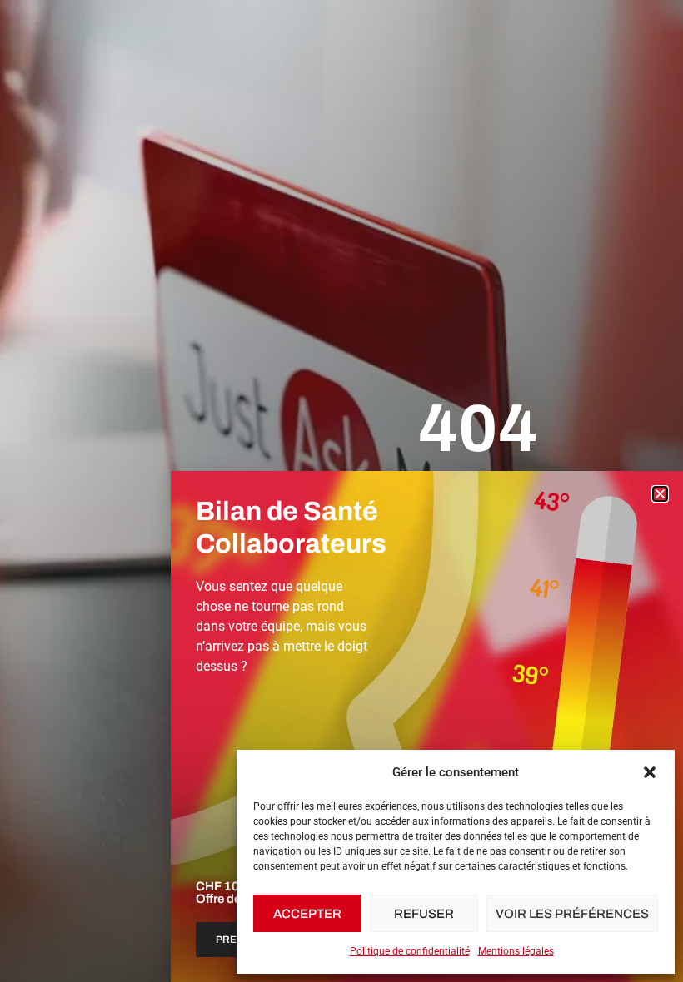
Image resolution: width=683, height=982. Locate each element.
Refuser (424, 913)
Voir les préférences (572, 913)
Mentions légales (516, 951)
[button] (649, 772)
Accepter (307, 913)
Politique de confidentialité (410, 951)
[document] (341, 491)
